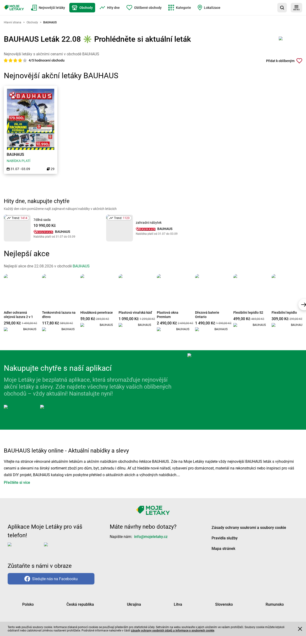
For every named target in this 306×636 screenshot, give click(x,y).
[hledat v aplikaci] (282, 7)
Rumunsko (275, 604)
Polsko (28, 604)
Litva (178, 604)
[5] (25, 60)
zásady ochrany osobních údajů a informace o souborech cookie (172, 630)
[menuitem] (48, 7)
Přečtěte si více (17, 482)
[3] (15, 60)
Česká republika (80, 604)
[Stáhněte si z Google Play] (59, 410)
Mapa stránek (223, 548)
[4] (20, 60)
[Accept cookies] (300, 629)
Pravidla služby (225, 538)
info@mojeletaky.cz (151, 536)
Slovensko (224, 604)
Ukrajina (134, 604)
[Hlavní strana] (14, 7)
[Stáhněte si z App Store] (21, 410)
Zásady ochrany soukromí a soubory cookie (249, 527)
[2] (11, 60)
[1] (6, 60)
